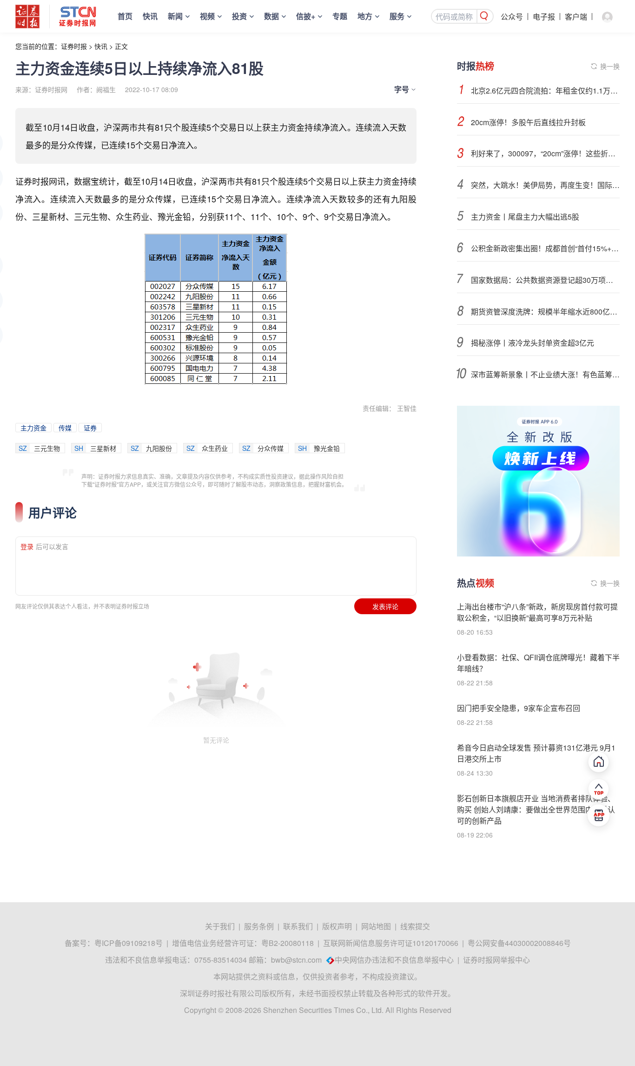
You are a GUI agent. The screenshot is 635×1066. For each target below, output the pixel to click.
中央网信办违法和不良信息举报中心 (394, 959)
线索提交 (415, 926)
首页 (125, 16)
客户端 (576, 16)
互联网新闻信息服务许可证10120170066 (390, 943)
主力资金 (33, 427)
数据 (271, 16)
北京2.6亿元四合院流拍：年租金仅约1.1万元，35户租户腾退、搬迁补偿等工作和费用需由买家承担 (545, 90)
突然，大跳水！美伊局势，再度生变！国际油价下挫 (545, 185)
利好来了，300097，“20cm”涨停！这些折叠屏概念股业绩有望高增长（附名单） (545, 153)
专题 (339, 16)
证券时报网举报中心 (496, 959)
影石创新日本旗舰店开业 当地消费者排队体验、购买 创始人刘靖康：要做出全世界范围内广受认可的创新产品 (536, 809)
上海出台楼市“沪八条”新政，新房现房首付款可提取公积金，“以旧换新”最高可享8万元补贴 (537, 612)
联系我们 (298, 926)
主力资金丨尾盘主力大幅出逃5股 (525, 216)
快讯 (150, 16)
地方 (364, 16)
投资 (239, 16)
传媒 (65, 427)
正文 (121, 46)
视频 (207, 16)
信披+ (305, 16)
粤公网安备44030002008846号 (519, 943)
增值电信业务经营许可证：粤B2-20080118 (243, 943)
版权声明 (337, 926)
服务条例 (259, 926)
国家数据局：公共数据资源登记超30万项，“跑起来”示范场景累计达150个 (545, 280)
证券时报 (74, 46)
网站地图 (376, 926)
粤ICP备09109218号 (128, 943)
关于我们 (220, 926)
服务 (397, 16)
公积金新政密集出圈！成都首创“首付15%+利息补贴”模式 (545, 248)
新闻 (175, 16)
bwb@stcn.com (296, 959)
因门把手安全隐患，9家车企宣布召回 (518, 708)
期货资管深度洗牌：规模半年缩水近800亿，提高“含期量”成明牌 (545, 311)
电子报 (544, 16)
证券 (90, 427)
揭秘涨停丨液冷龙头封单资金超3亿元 (532, 342)
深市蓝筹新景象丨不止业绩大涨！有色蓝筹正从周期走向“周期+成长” (545, 374)
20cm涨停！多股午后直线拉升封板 (528, 122)
